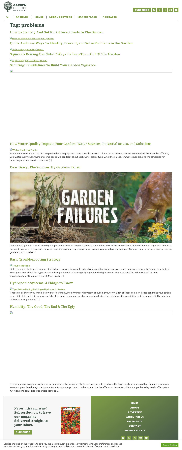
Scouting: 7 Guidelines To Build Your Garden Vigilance (53, 65)
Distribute (134, 421)
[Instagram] (165, 10)
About (134, 407)
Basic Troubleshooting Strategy (35, 259)
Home (134, 403)
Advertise (135, 412)
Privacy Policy (134, 430)
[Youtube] (176, 10)
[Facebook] (154, 10)
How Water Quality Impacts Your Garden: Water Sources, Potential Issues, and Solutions (80, 144)
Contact (135, 426)
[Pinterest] (170, 10)
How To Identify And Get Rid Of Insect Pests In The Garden (56, 32)
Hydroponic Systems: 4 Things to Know (41, 283)
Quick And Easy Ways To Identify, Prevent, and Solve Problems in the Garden (71, 43)
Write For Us (135, 416)
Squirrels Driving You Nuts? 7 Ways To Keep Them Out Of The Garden (65, 54)
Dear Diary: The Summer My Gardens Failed (45, 167)
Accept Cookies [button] (170, 445)
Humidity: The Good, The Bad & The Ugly (42, 307)
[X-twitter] (159, 10)
